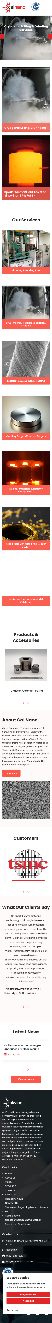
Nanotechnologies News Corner (23, 1220)
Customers (11, 1190)
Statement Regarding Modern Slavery (26, 1207)
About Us (10, 1177)
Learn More (26, 49)
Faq (7, 1211)
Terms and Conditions (17, 1224)
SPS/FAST (10, 1186)
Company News (14, 1199)
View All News (26, 1079)
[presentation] (24, 703)
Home (8, 1173)
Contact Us (11, 1203)
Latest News (26, 1032)
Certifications (12, 1215)
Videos (9, 1182)
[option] (26, 48)
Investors (10, 1194)
